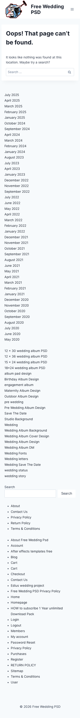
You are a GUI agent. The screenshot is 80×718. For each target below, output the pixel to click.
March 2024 (13, 140)
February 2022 (15, 225)
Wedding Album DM (19, 447)
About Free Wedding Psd (29, 540)
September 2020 (17, 317)
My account (19, 637)
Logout (16, 625)
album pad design (17, 373)
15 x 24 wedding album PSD (25, 362)
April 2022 (12, 214)
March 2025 (13, 106)
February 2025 (15, 112)
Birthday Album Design (21, 379)
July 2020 (11, 328)
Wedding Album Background (25, 430)
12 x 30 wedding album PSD (25, 351)
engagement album (18, 385)
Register (17, 659)
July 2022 (11, 197)
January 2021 (14, 294)
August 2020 (14, 322)
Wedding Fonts (15, 453)
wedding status (16, 470)
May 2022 (11, 209)
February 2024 (15, 146)
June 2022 (12, 203)
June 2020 (12, 334)
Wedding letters (16, 459)
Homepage (19, 602)
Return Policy (20, 523)
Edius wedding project (27, 585)
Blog (14, 557)
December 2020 (16, 300)
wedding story (15, 476)
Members (18, 631)
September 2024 (17, 129)
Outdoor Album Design (21, 396)
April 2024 (12, 135)
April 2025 (12, 100)
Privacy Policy (21, 517)
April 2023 (12, 169)
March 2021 (13, 282)
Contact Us (19, 512)
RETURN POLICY (23, 665)
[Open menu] (72, 9)
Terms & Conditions (25, 529)
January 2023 (14, 174)
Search (9, 487)
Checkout (18, 574)
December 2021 (16, 237)
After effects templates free (31, 551)
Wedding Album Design (21, 442)
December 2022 (16, 180)
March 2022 (13, 220)
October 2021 (14, 248)
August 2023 (14, 157)
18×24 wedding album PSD (24, 368)
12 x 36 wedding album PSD (25, 356)
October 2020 (14, 311)
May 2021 (11, 271)
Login (15, 619)
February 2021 (15, 288)
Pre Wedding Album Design (24, 408)
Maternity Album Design (22, 390)
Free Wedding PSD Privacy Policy (35, 591)
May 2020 (12, 339)
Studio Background (18, 419)
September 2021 (16, 254)
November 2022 (16, 186)
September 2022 (17, 191)
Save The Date (15, 413)
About (15, 506)
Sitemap (17, 671)
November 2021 (16, 243)
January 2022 (14, 231)
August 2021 (13, 260)
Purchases (18, 654)
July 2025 (11, 95)
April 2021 (11, 277)
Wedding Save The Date (22, 465)
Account (17, 545)
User (14, 682)
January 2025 (14, 117)
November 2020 (16, 305)
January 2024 (14, 152)
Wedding (11, 425)
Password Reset (23, 642)
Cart (14, 563)
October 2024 (14, 123)
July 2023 (11, 163)
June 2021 (12, 265)
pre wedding (13, 402)
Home (15, 597)
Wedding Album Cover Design (26, 436)
